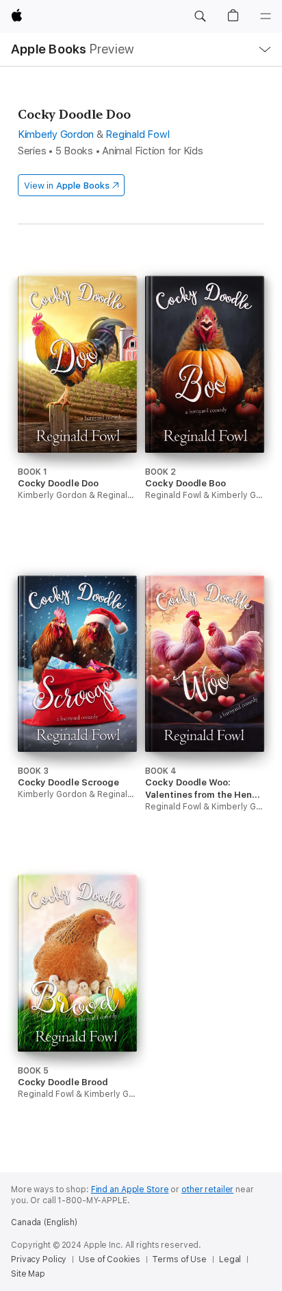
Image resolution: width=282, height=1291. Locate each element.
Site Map (28, 1274)
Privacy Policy (38, 1259)
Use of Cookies (109, 1259)
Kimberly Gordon (56, 134)
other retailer (207, 1189)
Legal (230, 1259)
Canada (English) (44, 1222)
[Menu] (265, 16)
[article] (77, 414)
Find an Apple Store (130, 1189)
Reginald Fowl (137, 134)
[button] (199, 16)
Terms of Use (179, 1259)
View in (67, 185)
